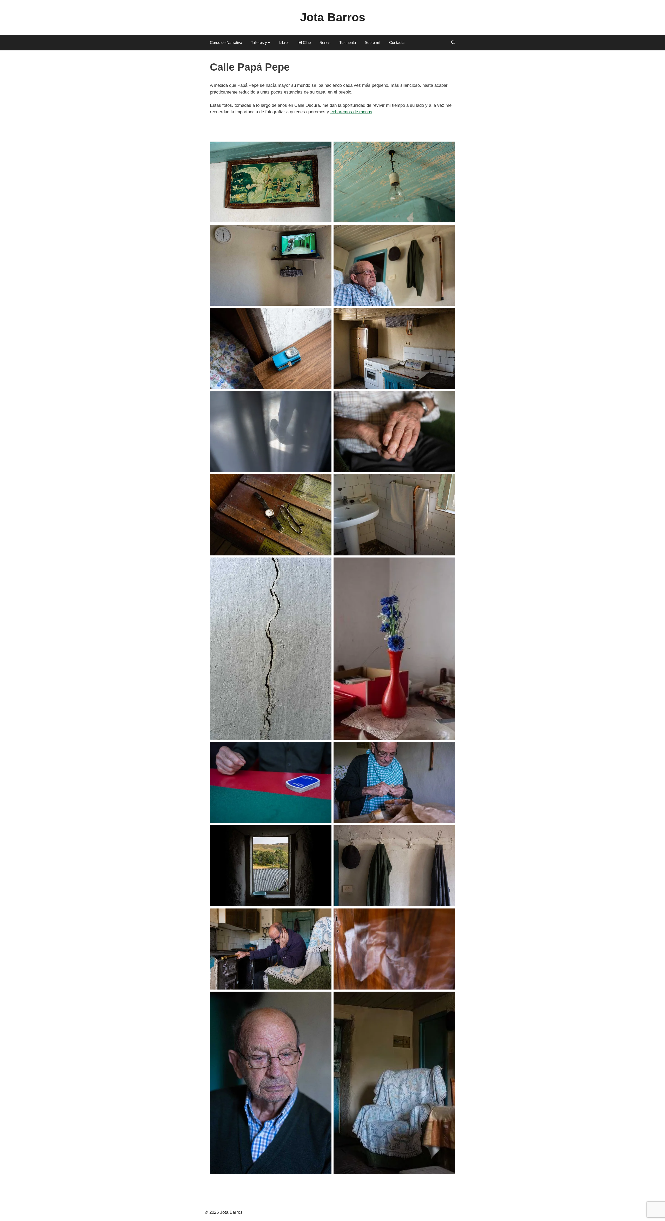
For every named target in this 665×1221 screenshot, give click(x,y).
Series (325, 42)
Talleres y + (260, 42)
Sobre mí (372, 42)
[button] (453, 42)
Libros (284, 42)
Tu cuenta (347, 42)
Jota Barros (332, 17)
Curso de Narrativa (226, 42)
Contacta (396, 42)
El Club (304, 42)
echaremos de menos (351, 111)
